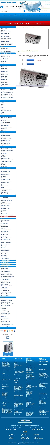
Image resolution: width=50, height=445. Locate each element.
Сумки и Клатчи (4, 226)
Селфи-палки (4, 213)
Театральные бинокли (5, 84)
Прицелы (3, 87)
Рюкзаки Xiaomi (4, 268)
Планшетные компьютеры (6, 181)
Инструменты (4, 206)
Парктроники (4, 153)
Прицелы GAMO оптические (7, 89)
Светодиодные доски (5, 120)
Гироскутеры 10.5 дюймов (6, 300)
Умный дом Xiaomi (5, 288)
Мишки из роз (4, 256)
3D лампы (3, 247)
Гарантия (11, 437)
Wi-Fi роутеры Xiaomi (5, 271)
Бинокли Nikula (4, 77)
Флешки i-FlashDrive (5, 205)
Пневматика (3, 61)
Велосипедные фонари (6, 35)
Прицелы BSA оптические (6, 94)
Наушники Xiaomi (4, 145)
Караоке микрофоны (5, 174)
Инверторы (3, 164)
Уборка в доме (4, 287)
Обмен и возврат (25, 437)
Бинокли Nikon (4, 76)
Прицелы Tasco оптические (6, 91)
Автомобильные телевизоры (7, 150)
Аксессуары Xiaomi (5, 295)
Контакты (36, 440)
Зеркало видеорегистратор (6, 161)
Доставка (11, 438)
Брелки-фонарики (5, 41)
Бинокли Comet (4, 71)
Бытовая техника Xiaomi (6, 273)
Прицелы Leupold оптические (7, 97)
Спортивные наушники (5, 143)
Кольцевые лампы (5, 125)
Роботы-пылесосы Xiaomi (6, 285)
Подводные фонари (5, 36)
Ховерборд (3, 308)
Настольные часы (4, 231)
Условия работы (25, 438)
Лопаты (2, 104)
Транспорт (3, 297)
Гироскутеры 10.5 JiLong (6, 302)
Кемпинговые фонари (5, 33)
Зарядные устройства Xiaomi (7, 277)
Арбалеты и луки (4, 59)
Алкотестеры (4, 151)
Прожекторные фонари (6, 31)
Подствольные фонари (6, 38)
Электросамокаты (5, 318)
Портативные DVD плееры (6, 148)
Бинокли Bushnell (4, 69)
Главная (11, 434)
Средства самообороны (6, 53)
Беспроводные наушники (6, 138)
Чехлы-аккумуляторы (5, 179)
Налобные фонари (5, 30)
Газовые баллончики (5, 56)
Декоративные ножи (5, 244)
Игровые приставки (5, 182)
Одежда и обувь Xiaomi (6, 282)
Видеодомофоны (4, 185)
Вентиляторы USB (29, 375)
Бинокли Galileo (4, 73)
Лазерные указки (4, 48)
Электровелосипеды (5, 321)
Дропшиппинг (24, 436)
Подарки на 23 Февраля (6, 237)
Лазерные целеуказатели (6, 51)
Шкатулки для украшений (6, 242)
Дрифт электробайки (5, 311)
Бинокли (2, 64)
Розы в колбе (4, 255)
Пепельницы (3, 210)
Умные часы (3, 236)
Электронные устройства (6, 168)
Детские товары (4, 223)
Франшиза (36, 437)
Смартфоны (3, 169)
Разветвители (4, 166)
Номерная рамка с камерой (7, 159)
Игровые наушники (5, 141)
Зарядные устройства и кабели (7, 214)
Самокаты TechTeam (5, 252)
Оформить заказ (44, 10)
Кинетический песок (5, 250)
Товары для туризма (5, 100)
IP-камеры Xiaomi (4, 269)
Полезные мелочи (4, 195)
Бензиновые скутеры (5, 326)
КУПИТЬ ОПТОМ (4, 328)
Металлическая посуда (6, 110)
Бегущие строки (4, 128)
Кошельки (3, 228)
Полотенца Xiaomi (5, 284)
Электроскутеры (4, 322)
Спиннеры (3, 224)
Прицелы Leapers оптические (7, 95)
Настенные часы (4, 232)
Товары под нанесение (5, 260)
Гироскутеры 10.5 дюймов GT (7, 303)
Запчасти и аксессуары (43, 393)
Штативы (3, 211)
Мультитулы (3, 109)
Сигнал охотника (4, 58)
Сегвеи (2, 306)
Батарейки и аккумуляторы (6, 44)
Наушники (3, 132)
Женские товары (4, 221)
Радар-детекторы (4, 155)
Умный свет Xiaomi (5, 290)
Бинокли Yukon (4, 79)
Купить (28, 60)
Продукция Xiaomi (4, 266)
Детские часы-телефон (6, 229)
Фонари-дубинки (4, 39)
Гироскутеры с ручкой (5, 305)
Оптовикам (36, 434)
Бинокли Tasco (4, 66)
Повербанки (3, 176)
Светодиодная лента (5, 122)
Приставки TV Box (5, 193)
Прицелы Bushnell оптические (7, 92)
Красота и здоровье (5, 262)
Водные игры (4, 245)
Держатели (3, 163)
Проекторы (3, 177)
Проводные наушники (5, 135)
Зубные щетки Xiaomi (5, 279)
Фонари (2, 26)
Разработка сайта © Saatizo (23, 443)
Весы (2, 184)
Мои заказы (47, 4)
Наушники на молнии (5, 140)
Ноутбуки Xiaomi (42, 379)
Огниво (2, 112)
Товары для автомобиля (6, 146)
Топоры (2, 102)
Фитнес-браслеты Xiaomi (6, 292)
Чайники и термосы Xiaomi (6, 274)
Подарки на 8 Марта (5, 239)
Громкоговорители (5, 173)
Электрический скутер (5, 313)
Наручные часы (4, 234)
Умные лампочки (4, 197)
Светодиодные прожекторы (6, 369)
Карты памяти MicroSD (6, 203)
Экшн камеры (4, 190)
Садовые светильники (5, 123)
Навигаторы (3, 156)
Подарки (2, 218)
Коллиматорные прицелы (6, 99)
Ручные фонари (4, 28)
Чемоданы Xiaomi (4, 293)
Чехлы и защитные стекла (6, 200)
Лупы (2, 107)
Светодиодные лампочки (6, 119)
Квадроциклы (4, 319)
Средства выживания (5, 63)
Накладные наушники (5, 137)
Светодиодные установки (6, 127)
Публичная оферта (38, 438)
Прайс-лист (11, 436)
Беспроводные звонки (5, 208)
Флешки (3, 202)
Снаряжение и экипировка (6, 264)
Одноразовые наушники (6, 133)
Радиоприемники (4, 192)
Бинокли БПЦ (4, 81)
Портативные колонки (5, 171)
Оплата (10, 440)
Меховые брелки (4, 253)
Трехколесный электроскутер (7, 324)
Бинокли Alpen (4, 68)
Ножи (2, 113)
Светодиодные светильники (6, 117)
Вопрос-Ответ (24, 440)
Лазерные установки (5, 49)
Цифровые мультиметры (30, 367)
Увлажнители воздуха (5, 258)
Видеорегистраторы (5, 158)
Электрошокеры (4, 55)
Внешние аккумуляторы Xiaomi (7, 276)
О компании (24, 434)
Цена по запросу (4, 216)
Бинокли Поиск (4, 82)
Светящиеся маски (5, 248)
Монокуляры (3, 85)
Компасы (3, 105)
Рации (2, 187)
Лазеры (2, 46)
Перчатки (3, 240)
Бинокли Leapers (4, 74)
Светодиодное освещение (6, 115)
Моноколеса (3, 316)
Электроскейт (4, 310)
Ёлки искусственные (5, 220)
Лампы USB (3, 130)
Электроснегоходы (5, 314)
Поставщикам (37, 436)
